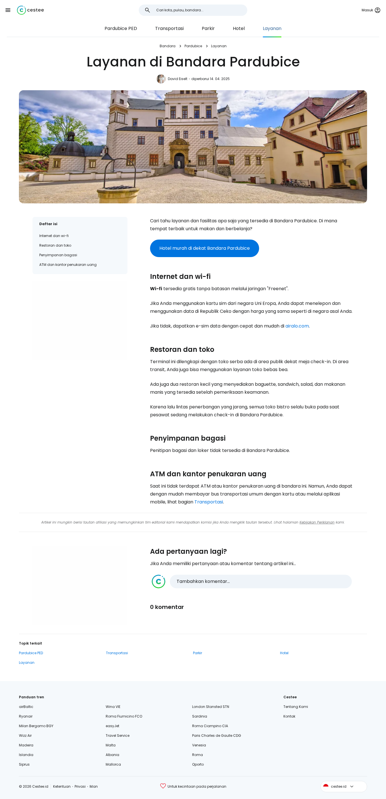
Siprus (24, 764)
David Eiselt (177, 78)
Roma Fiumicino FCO (124, 716)
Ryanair (25, 716)
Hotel (239, 28)
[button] (7, 10)
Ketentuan (62, 786)
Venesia (199, 745)
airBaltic (26, 706)
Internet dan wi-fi (54, 235)
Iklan (94, 786)
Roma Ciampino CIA (210, 725)
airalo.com (297, 326)
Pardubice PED (121, 28)
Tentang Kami (295, 706)
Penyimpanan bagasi (58, 255)
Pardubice (193, 46)
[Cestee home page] (30, 10)
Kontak (289, 716)
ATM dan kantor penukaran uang (68, 264)
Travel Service (117, 735)
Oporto (198, 764)
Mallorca (113, 764)
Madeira (26, 745)
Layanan (272, 28)
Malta (111, 745)
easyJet (112, 725)
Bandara (167, 46)
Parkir (208, 28)
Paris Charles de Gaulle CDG (216, 735)
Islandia (26, 754)
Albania (112, 754)
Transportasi (169, 28)
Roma (197, 754)
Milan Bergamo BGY (36, 725)
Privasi (80, 786)
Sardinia (199, 716)
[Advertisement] (79, 320)
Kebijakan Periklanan (317, 522)
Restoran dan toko (55, 245)
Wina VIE (113, 706)
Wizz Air (25, 735)
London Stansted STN (210, 706)
